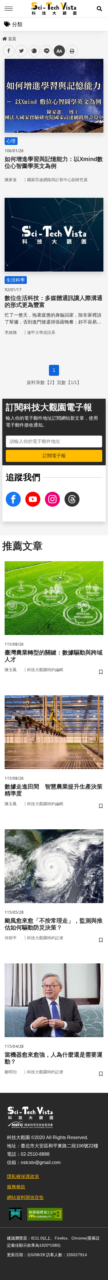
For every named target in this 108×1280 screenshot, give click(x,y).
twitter (21, 51)
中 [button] (59, 51)
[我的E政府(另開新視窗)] (15, 1214)
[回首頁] (54, 8)
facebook (8, 51)
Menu (8, 8)
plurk (34, 51)
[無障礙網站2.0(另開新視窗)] (44, 1214)
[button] (99, 8)
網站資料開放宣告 (25, 1197)
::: (4, 37)
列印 (72, 51)
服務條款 (16, 1186)
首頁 (12, 38)
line (45, 51)
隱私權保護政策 (23, 1176)
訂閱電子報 (54, 455)
